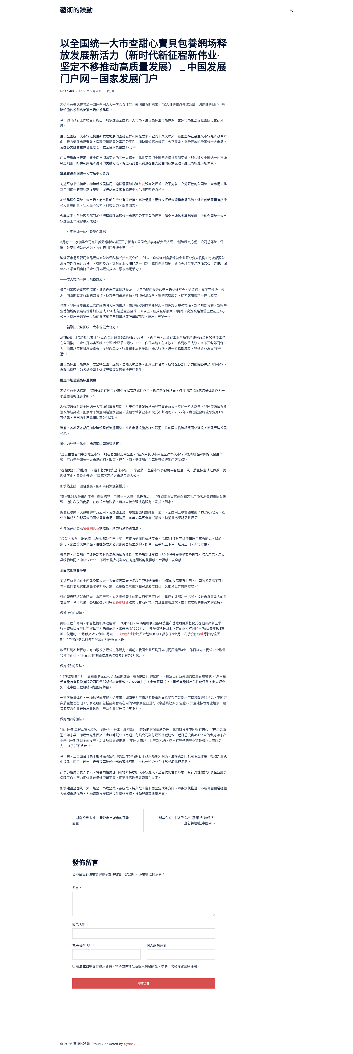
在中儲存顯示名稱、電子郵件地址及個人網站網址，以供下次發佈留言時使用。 (138, 966)
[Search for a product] (291, 10)
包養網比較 (91, 528)
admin (69, 91)
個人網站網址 (156, 945)
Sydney (129, 1044)
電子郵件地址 (83, 945)
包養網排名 (120, 602)
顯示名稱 (80, 925)
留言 (77, 888)
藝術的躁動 (76, 10)
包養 (142, 184)
